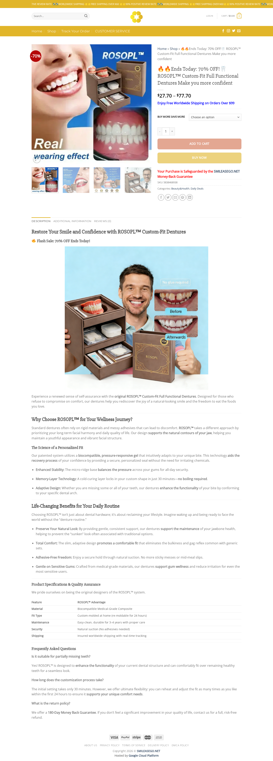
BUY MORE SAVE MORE (171, 116)
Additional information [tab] (72, 221)
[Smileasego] (136, 17)
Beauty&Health (180, 188)
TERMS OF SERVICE (133, 745)
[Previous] (39, 104)
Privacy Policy (110, 745)
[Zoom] (37, 159)
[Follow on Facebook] (223, 31)
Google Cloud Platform (144, 755)
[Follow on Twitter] (233, 31)
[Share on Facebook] (161, 197)
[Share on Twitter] (168, 197)
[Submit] (86, 16)
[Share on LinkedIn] (189, 197)
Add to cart (199, 144)
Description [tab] (41, 221)
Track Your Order (75, 31)
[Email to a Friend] (175, 197)
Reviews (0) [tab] (102, 221)
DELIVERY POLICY (158, 745)
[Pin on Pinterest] (182, 197)
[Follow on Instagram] (228, 31)
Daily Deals (197, 188)
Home (37, 31)
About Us (90, 745)
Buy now (199, 158)
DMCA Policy (180, 745)
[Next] (144, 104)
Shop (51, 31)
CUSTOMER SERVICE (112, 31)
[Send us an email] (238, 31)
